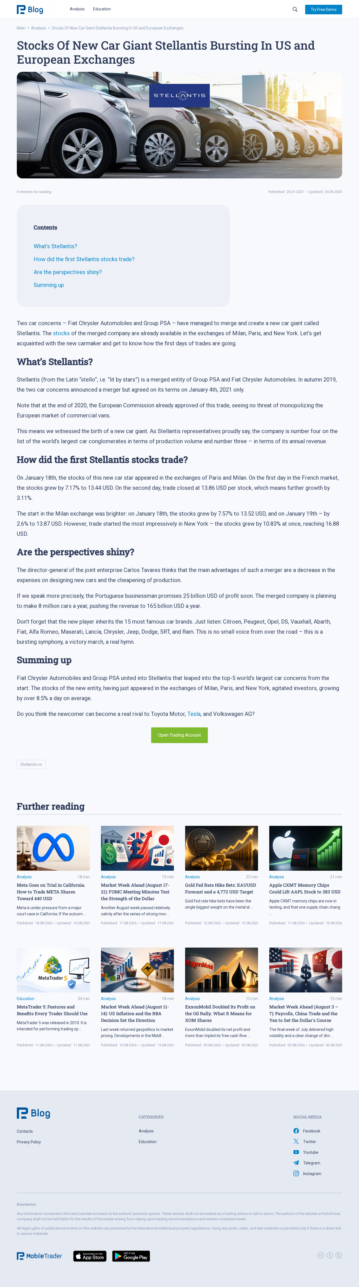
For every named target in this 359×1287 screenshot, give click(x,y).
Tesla (194, 714)
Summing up (49, 285)
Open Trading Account (179, 735)
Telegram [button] (311, 1163)
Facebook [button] (311, 1131)
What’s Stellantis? (55, 246)
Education (102, 9)
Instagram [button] (312, 1173)
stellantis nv (31, 764)
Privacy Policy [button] (29, 1142)
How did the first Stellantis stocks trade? (84, 259)
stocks (61, 333)
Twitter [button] (309, 1141)
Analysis (77, 9)
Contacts (25, 1131)
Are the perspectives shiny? (68, 272)
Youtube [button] (310, 1152)
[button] (323, 9)
